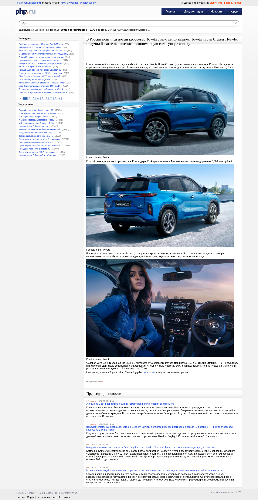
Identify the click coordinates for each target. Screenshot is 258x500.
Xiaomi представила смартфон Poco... (37, 120)
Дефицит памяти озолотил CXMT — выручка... (41, 73)
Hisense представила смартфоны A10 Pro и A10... (42, 50)
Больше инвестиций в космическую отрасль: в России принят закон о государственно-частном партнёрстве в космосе (154, 470)
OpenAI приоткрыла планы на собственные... (40, 145)
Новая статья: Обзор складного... (35, 126)
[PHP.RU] (26, 11)
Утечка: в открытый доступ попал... (36, 66)
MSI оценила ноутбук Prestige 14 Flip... (37, 123)
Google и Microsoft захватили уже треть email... (41, 63)
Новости (216, 11)
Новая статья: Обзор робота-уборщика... (38, 155)
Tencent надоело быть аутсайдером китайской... (42, 89)
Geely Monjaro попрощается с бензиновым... (40, 139)
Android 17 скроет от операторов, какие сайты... (41, 57)
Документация (193, 11)
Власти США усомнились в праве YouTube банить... (44, 92)
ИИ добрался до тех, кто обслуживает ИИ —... (41, 47)
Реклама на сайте (47, 497)
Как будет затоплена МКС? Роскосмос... (38, 152)
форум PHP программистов (226, 2)
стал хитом (149, 372)
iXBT (102, 381)
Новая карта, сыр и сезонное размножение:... (40, 60)
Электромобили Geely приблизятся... (36, 142)
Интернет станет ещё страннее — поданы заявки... (43, 83)
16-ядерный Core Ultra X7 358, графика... (38, 113)
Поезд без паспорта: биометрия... (35, 149)
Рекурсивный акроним (28, 2)
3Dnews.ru (91, 401)
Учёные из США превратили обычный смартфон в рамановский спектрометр (130, 403)
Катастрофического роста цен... (34, 116)
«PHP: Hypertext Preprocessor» (78, 2)
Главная (171, 11)
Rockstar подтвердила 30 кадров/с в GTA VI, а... (41, 44)
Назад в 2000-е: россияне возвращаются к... (40, 70)
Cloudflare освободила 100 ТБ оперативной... (40, 76)
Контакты (64, 497)
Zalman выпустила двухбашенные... (36, 136)
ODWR (238, 492)
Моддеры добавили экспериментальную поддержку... (44, 54)
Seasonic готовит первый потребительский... (40, 129)
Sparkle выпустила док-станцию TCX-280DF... (41, 86)
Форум (234, 11)
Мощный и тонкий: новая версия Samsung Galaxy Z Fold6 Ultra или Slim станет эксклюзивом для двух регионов (150, 447)
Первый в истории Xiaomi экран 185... (37, 110)
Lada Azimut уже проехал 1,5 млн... (35, 79)
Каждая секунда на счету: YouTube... (36, 133)
